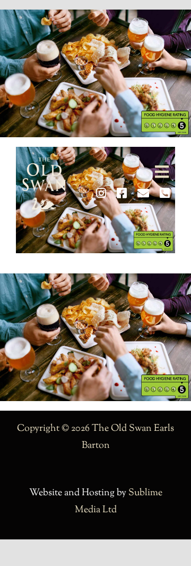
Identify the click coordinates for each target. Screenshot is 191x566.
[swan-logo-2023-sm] (44, 162)
